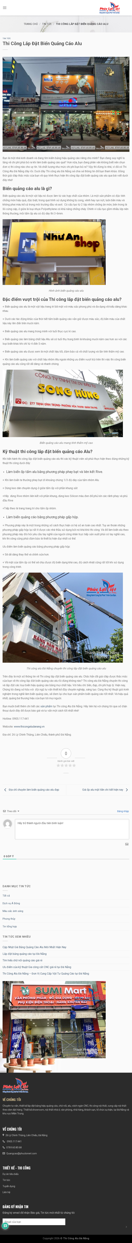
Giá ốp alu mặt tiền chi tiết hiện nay (103, 789)
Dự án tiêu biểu (11, 1174)
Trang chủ (31, 24)
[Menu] (5, 7)
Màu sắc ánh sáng (13, 911)
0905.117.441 (14, 1141)
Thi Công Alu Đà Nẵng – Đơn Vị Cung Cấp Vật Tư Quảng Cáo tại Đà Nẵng (46, 973)
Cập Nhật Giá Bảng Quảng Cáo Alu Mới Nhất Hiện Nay (34, 947)
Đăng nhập (123, 811)
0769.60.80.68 (14, 1147)
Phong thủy (9, 918)
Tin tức (47, 24)
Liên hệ (6, 1192)
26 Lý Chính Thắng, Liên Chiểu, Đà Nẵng (26, 1135)
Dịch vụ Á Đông (11, 903)
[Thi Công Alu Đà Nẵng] (109, 7)
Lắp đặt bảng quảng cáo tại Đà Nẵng (25, 953)
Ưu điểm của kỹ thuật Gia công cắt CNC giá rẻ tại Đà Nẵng (37, 967)
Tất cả (6, 895)
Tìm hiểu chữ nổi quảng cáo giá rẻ (22, 960)
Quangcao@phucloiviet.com (21, 1153)
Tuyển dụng (9, 1186)
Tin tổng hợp (10, 926)
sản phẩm (46, 706)
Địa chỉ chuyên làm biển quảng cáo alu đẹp (33, 789)
